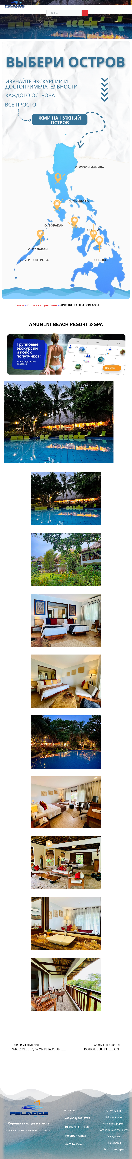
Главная (19, 305)
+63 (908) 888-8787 (77, 1118)
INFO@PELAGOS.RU (77, 1127)
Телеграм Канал (75, 1135)
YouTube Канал (74, 1144)
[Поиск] (85, 13)
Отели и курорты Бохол (42, 305)
